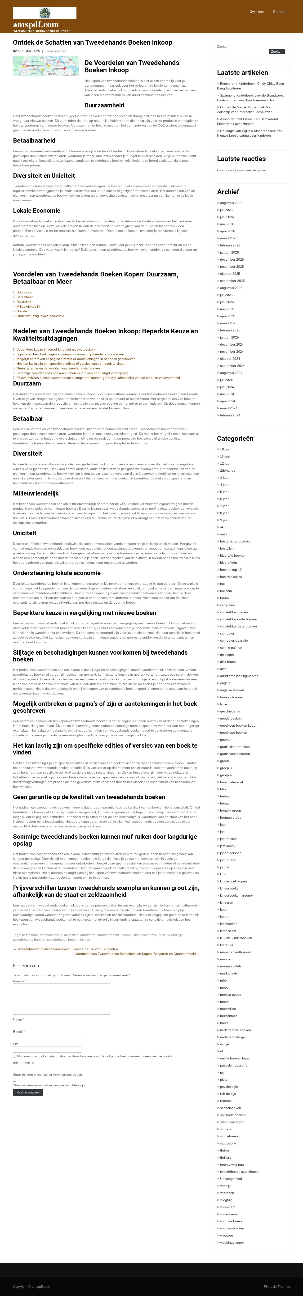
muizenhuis (228, 1016)
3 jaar (224, 477)
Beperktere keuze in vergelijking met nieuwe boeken (56, 349)
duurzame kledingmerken (239, 676)
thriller (224, 1150)
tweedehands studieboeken (240, 1171)
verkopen (227, 1193)
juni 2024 (227, 387)
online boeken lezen (235, 1058)
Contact (279, 12)
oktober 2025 (230, 273)
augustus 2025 (231, 288)
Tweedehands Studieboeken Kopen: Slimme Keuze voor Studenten (65, 949)
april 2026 (227, 231)
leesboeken (228, 924)
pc (222, 1072)
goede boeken (231, 718)
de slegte (227, 654)
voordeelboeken (232, 1221)
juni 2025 (227, 302)
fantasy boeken (231, 697)
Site (16, 1044)
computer (227, 633)
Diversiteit (24, 302)
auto (223, 534)
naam (224, 1023)
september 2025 (232, 281)
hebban (226, 796)
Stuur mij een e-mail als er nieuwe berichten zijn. (49, 1085)
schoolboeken (230, 1108)
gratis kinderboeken (235, 747)
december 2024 (232, 344)
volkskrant (227, 1207)
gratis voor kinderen (235, 754)
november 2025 (232, 266)
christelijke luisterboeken (238, 626)
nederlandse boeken (235, 1030)
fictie (223, 704)
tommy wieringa (232, 1164)
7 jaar (224, 506)
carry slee (227, 605)
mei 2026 (227, 224)
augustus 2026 (231, 203)
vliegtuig (226, 1200)
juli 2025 (226, 295)
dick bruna (228, 662)
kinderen (226, 902)
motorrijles (228, 1009)
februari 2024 (230, 415)
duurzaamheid (108, 935)
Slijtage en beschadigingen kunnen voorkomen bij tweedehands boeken (70, 354)
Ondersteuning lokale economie (40, 316)
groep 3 (226, 768)
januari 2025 (229, 337)
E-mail (19, 1031)
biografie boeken (232, 555)
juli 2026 (226, 210)
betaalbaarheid (51, 935)
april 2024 (227, 401)
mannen (226, 959)
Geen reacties (55, 51)
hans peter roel (231, 782)
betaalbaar (30, 935)
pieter (224, 1079)
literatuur (226, 945)
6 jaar (224, 499)
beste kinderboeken (235, 541)
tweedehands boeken (29, 939)
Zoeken (222, 46)
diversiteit (71, 935)
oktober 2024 (230, 358)
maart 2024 (228, 408)
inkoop (126, 935)
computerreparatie (234, 640)
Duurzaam (24, 292)
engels (225, 683)
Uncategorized (231, 1179)
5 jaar (224, 492)
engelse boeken (232, 690)
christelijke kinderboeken (238, 619)
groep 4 (226, 775)
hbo (223, 789)
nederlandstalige (232, 1037)
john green (228, 860)
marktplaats (229, 973)
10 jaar (225, 449)
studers (225, 1129)
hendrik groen (230, 810)
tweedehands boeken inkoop (68, 939)
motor (224, 1002)
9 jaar (224, 520)
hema (224, 803)
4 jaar (224, 485)
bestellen (227, 548)
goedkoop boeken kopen (238, 725)
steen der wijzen (232, 1122)
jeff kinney (227, 846)
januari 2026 (229, 252)
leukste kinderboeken (236, 938)
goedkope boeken (233, 732)
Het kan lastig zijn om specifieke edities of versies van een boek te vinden (71, 363)
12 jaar (225, 463)
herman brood (230, 817)
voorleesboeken (232, 1228)
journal (225, 867)
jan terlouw (228, 839)
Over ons (257, 12)
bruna (224, 598)
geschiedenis (230, 711)
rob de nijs (228, 1094)
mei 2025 (227, 309)
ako (223, 527)
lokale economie (145, 935)
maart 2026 (228, 238)
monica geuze (230, 994)
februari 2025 (230, 330)
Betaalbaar (25, 297)
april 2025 (227, 316)
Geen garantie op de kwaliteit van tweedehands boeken (58, 368)
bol (222, 584)
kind (223, 874)
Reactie (20, 981)
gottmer (226, 739)
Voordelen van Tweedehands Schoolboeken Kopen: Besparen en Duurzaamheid (137, 954)
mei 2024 (227, 394)
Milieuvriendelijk (28, 306)
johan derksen (230, 853)
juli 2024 (226, 380)
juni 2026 (227, 217)
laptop (224, 917)
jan (222, 832)
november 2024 (232, 351)
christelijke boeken (234, 612)
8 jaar (224, 513)
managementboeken (235, 952)
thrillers (225, 1157)
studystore (228, 1143)
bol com (226, 591)
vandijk (225, 1186)
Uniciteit (22, 311)
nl (221, 1051)
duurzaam (87, 935)
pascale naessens (233, 1065)
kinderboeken (230, 888)
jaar (223, 824)
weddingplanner (232, 1242)
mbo (223, 980)
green (224, 761)
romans (226, 1101)
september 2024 (232, 366)
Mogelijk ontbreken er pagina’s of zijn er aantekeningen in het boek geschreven (76, 359)
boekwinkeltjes (231, 577)
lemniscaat (228, 931)
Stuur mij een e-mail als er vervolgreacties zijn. (48, 1074)
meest (224, 987)
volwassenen (230, 1214)
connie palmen (231, 647)
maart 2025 (228, 323)
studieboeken (230, 1136)
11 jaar (225, 456)
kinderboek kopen (233, 881)
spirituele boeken (233, 1115)
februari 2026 (230, 245)
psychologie (229, 1086)
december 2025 (232, 259)
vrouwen (226, 1235)
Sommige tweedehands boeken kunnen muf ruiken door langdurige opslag (72, 373)
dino (223, 669)
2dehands (227, 470)
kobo (223, 909)
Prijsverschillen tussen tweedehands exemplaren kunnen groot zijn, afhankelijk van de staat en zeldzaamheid (98, 378)
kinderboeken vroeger (236, 895)
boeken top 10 (231, 570)
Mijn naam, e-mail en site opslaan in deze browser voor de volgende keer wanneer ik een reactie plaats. (95, 1056)
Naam (18, 1019)
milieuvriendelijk (171, 935)
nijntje (224, 1044)
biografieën (228, 562)
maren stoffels (230, 966)
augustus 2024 (231, 373)
